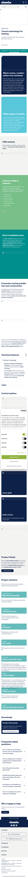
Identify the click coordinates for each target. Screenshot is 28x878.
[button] (25, 6)
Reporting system (6, 869)
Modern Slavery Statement (8, 871)
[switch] (24, 439)
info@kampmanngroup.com (15, 838)
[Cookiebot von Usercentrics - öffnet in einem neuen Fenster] (20, 411)
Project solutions (14, 50)
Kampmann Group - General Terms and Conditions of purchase (11, 864)
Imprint (3, 859)
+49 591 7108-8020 (15, 834)
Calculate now (14, 818)
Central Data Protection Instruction (11, 866)
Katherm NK (4, 50)
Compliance (4, 872)
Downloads (24, 50)
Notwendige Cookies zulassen (14, 466)
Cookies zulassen (14, 457)
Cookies (3, 867)
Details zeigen (20, 452)
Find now (5, 812)
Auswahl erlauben (14, 461)
